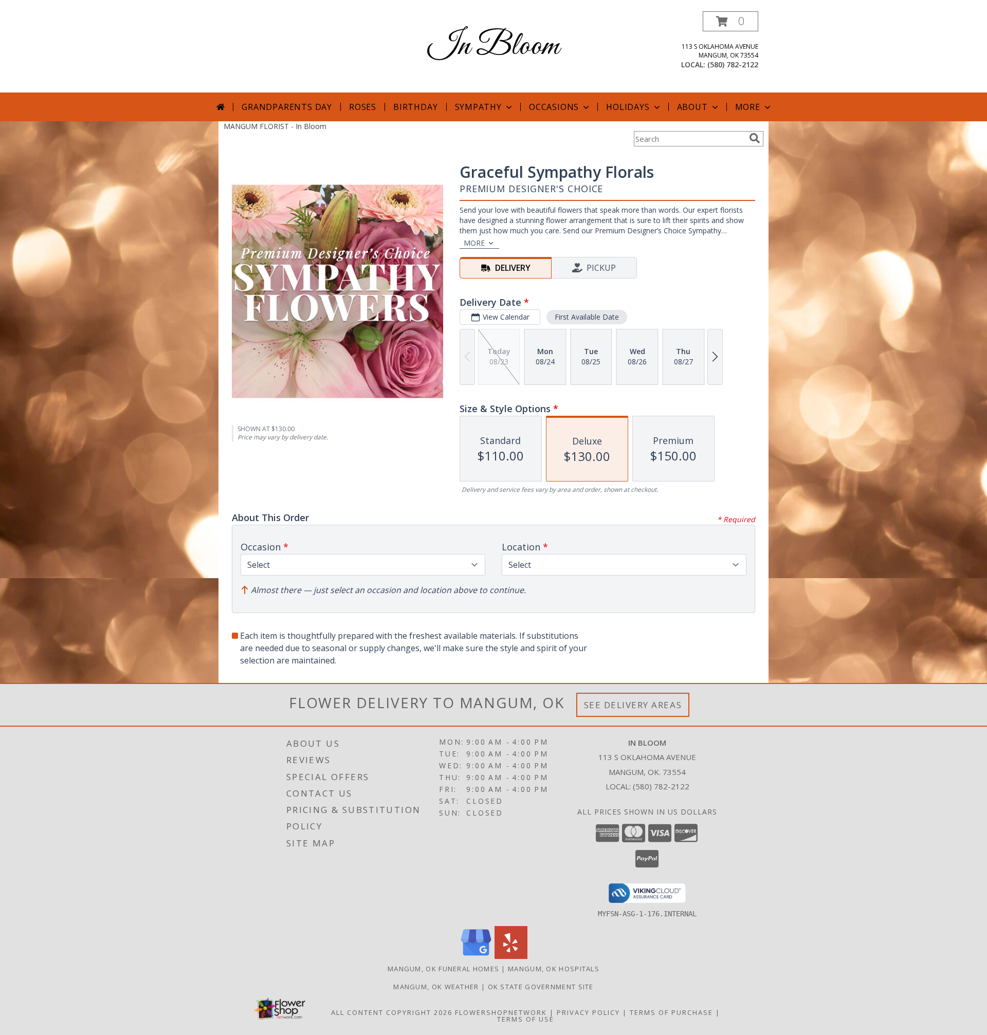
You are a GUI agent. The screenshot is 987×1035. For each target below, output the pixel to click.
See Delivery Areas (633, 705)
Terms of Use (525, 1019)
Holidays (627, 107)
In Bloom (493, 46)
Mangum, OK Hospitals (553, 968)
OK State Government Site (541, 986)
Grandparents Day (287, 107)
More (747, 107)
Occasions (554, 107)
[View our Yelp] (511, 956)
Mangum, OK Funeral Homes (443, 968)
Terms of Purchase (671, 1012)
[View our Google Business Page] (476, 956)
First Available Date (587, 317)
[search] (754, 138)
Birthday (415, 107)
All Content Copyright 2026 (391, 1012)
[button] (730, 21)
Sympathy (478, 107)
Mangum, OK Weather (436, 986)
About (692, 107)
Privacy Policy (588, 1012)
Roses (362, 107)
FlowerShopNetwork (501, 1012)
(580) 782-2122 (732, 64)
